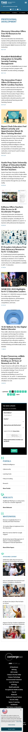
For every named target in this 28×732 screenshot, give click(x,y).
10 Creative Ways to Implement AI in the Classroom (13, 527)
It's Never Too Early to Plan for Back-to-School (13, 602)
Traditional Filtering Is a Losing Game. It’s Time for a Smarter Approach (14, 501)
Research (5, 483)
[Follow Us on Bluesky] (10, 9)
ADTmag (14, 669)
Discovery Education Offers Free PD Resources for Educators (13, 33)
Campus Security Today (14, 674)
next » (18, 394)
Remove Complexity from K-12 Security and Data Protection (12, 520)
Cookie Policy (19, 721)
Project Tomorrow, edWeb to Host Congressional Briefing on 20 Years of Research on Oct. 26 (13, 359)
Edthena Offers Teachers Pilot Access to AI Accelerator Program (12, 209)
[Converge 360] (14, 657)
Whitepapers (9, 516)
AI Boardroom (14, 667)
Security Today (14, 699)
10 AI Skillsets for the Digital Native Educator (14, 327)
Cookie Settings (11, 724)
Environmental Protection (14, 679)
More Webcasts (7, 507)
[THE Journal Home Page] (8, 2)
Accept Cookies (11, 729)
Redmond (14, 694)
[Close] (21, 710)
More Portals (6, 488)
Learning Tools (7, 474)
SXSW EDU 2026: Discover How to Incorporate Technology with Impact (13, 560)
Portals (7, 461)
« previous (5, 391)
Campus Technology (14, 677)
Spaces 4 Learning (14, 702)
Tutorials (14, 12)
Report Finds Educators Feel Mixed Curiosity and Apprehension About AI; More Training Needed (13, 130)
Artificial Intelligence (9, 464)
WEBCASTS (8, 497)
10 (14, 394)
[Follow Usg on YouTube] (17, 9)
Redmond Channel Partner (14, 697)
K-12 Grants (22, 12)
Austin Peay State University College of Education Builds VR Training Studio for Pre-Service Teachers (14, 166)
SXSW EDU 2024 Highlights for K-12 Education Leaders (13, 290)
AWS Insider (14, 672)
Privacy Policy (16, 431)
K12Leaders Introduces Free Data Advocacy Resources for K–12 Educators (13, 249)
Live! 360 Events (14, 682)
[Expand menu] (25, 3)
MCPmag (14, 684)
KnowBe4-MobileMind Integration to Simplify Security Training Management (11, 60)
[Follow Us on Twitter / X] (15, 9)
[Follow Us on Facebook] (13, 9)
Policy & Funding (8, 478)
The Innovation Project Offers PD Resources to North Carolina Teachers (12, 82)
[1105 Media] (14, 663)
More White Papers (8, 547)
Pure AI (14, 692)
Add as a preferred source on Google (10, 6)
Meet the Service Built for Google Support (12, 533)
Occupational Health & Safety (14, 689)
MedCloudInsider (14, 687)
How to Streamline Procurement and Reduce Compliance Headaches (13, 581)
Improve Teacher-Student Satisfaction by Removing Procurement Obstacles (14, 623)
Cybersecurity (7, 469)
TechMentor (14, 704)
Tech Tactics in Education (14, 707)
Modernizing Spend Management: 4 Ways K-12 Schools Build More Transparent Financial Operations (13, 540)
